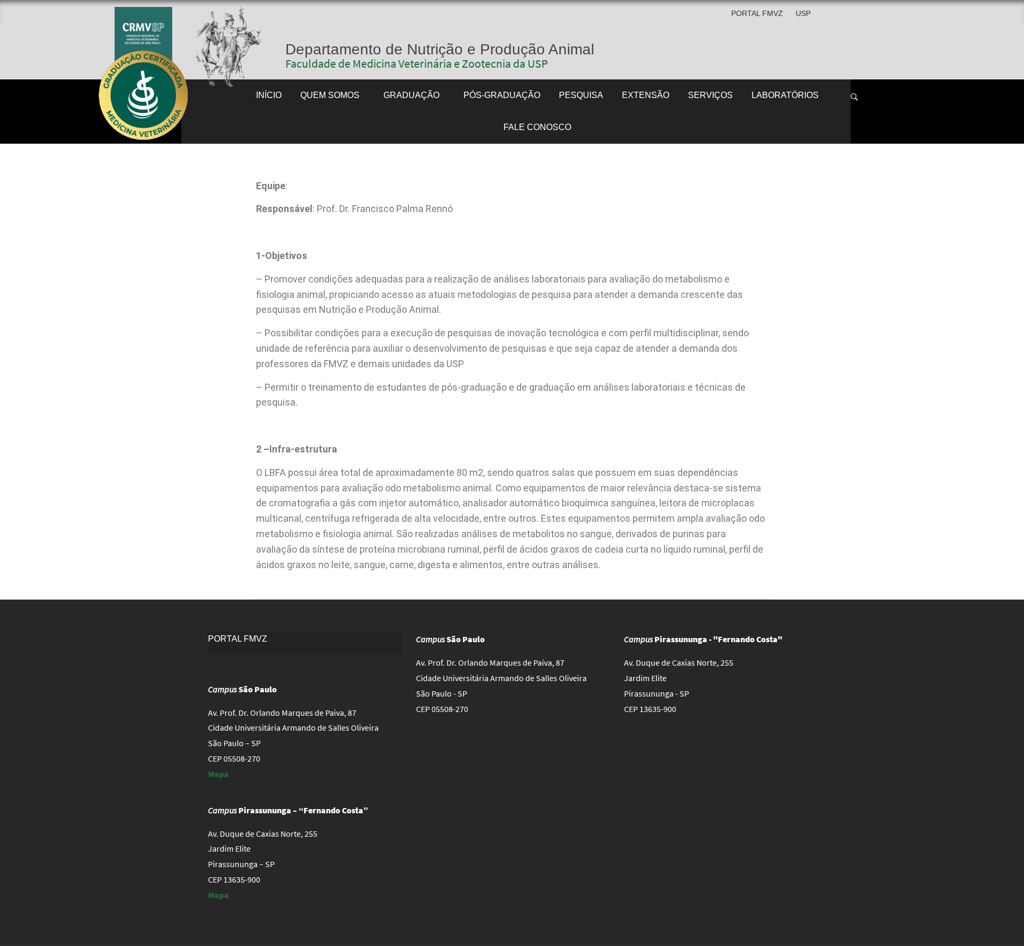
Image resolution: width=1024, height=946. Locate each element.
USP (803, 13)
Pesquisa (581, 95)
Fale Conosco (537, 127)
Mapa (218, 774)
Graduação (411, 95)
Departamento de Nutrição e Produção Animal (439, 49)
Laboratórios (785, 95)
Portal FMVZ (757, 13)
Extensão (645, 95)
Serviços (710, 95)
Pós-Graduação (501, 95)
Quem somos (329, 95)
